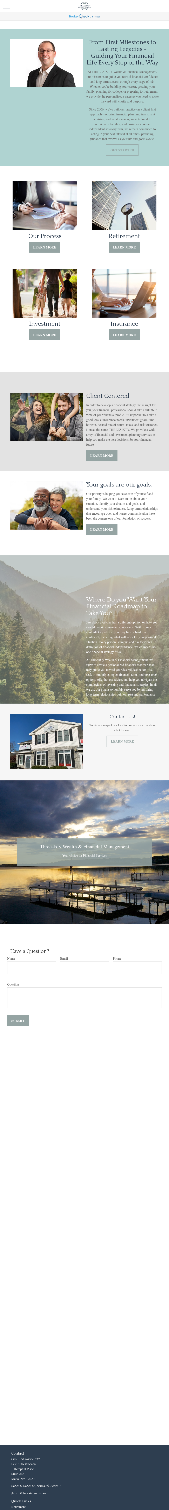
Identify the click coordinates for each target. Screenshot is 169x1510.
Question (13, 984)
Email (64, 958)
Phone (117, 958)
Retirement (18, 1506)
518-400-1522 (30, 1459)
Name (11, 958)
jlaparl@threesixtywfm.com (29, 1493)
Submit (18, 1020)
